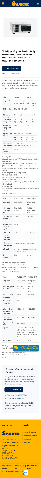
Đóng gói (27, 442)
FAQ (24, 466)
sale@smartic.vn (18, 398)
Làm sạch (27, 439)
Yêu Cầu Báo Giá (11, 68)
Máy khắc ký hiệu (30, 432)
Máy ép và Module (30, 436)
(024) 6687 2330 (21, 395)
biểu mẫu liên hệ (27, 403)
